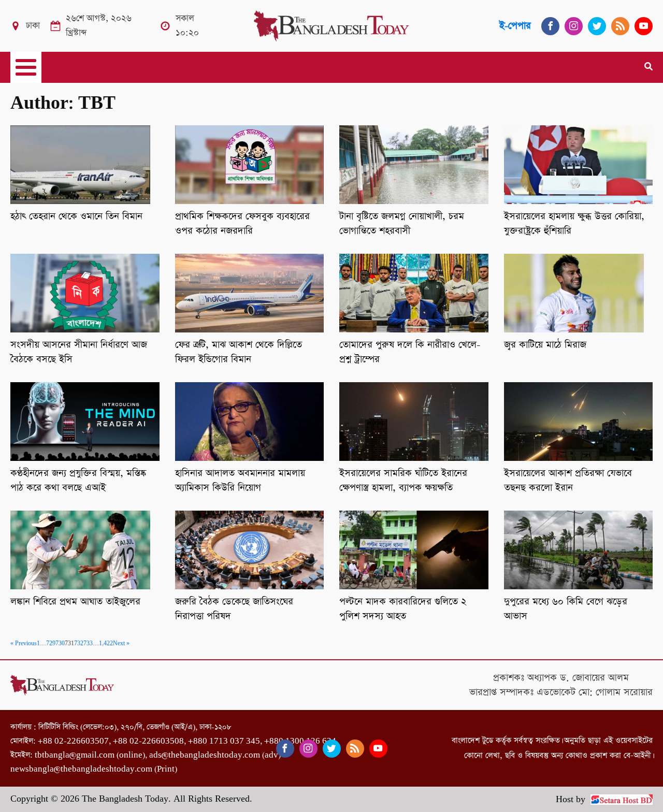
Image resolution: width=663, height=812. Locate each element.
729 (50, 643)
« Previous (23, 643)
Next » (121, 643)
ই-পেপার (515, 25)
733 (88, 643)
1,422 (106, 643)
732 (78, 643)
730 (60, 643)
